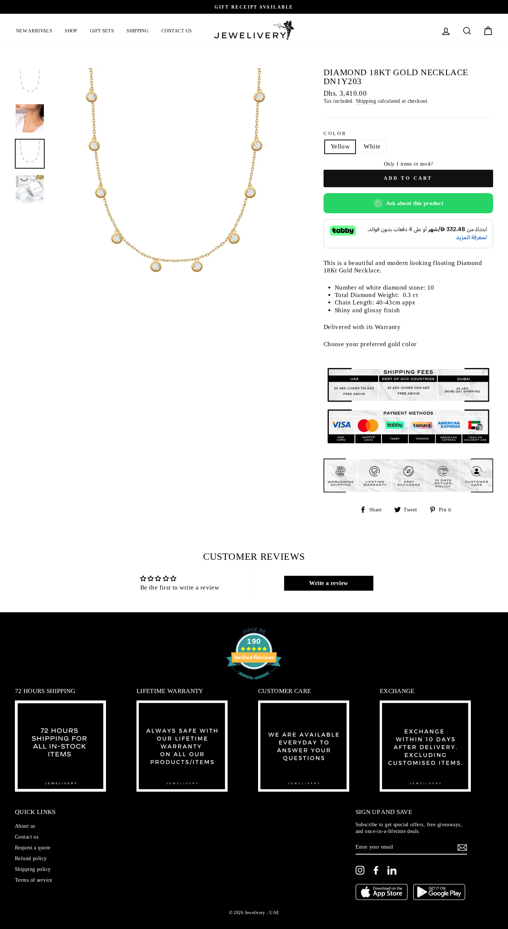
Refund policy (31, 858)
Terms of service (33, 880)
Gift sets (102, 30)
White (372, 146)
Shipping (137, 30)
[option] (254, 7)
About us (25, 826)
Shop (71, 30)
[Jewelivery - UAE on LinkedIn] (392, 870)
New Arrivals (34, 30)
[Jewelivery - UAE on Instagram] (360, 870)
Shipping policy (33, 869)
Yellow (340, 146)
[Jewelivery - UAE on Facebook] (376, 870)
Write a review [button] (328, 583)
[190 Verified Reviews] (254, 683)
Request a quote (32, 847)
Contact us (176, 30)
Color (335, 133)
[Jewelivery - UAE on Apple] (382, 892)
